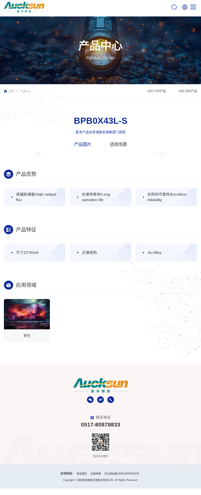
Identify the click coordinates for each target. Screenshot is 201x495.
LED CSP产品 (156, 91)
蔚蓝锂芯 (82, 473)
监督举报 (96, 473)
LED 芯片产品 (188, 91)
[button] (162, 153)
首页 (11, 91)
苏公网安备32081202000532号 (121, 473)
